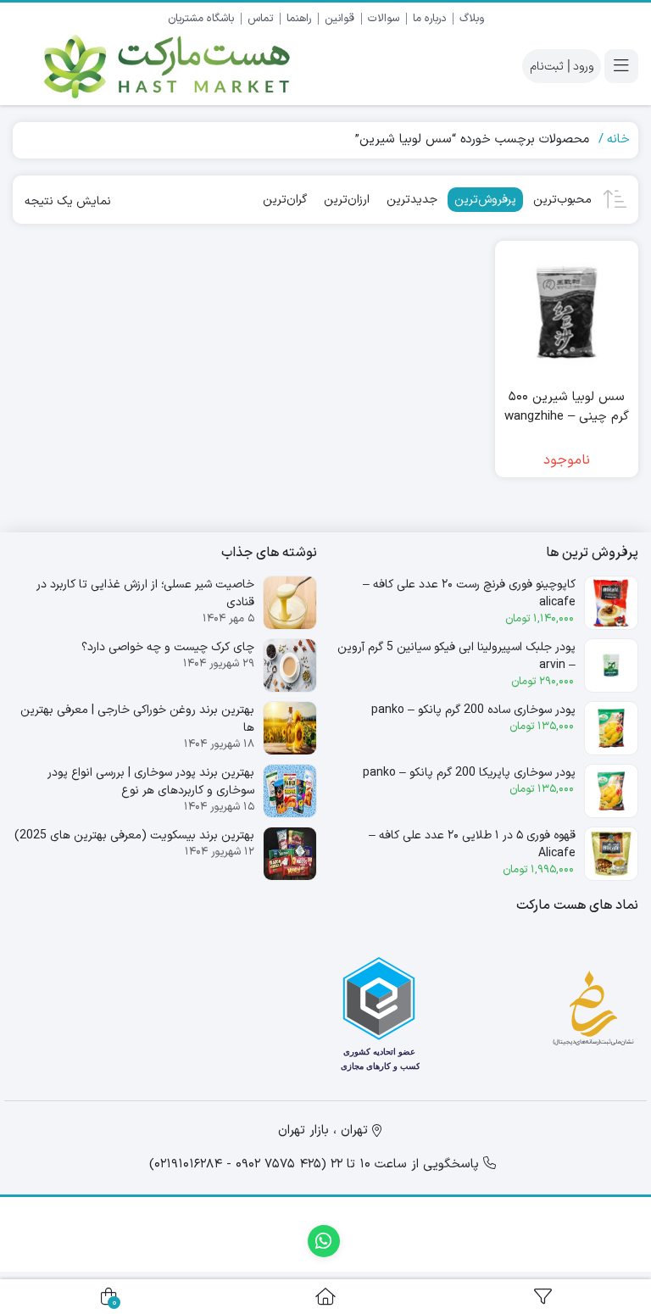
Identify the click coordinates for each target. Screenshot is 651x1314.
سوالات (383, 18)
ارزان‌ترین (347, 200)
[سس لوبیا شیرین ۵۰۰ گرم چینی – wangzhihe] (567, 312)
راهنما (299, 18)
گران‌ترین (285, 200)
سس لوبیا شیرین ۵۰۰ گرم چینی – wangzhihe (566, 407)
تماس (260, 18)
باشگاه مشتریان (201, 18)
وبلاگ (471, 18)
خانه (618, 139)
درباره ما (429, 18)
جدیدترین (412, 200)
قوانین (339, 18)
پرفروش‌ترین (485, 200)
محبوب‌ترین (562, 200)
